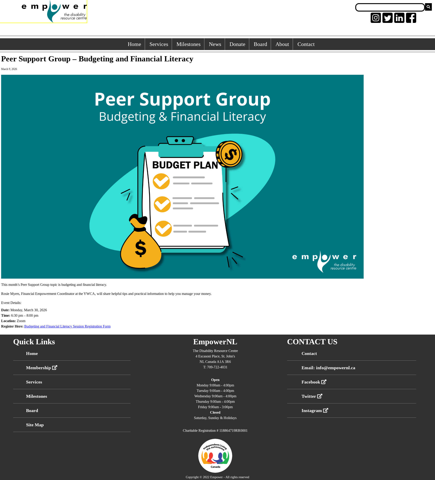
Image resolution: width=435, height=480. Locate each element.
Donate (237, 44)
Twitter (309, 396)
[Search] (428, 7)
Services (159, 44)
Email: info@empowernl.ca (328, 367)
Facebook (311, 381)
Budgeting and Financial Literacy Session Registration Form (67, 326)
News (215, 44)
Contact (306, 44)
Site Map (35, 424)
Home (134, 44)
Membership (39, 367)
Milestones (188, 44)
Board (260, 44)
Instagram (312, 410)
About (282, 44)
